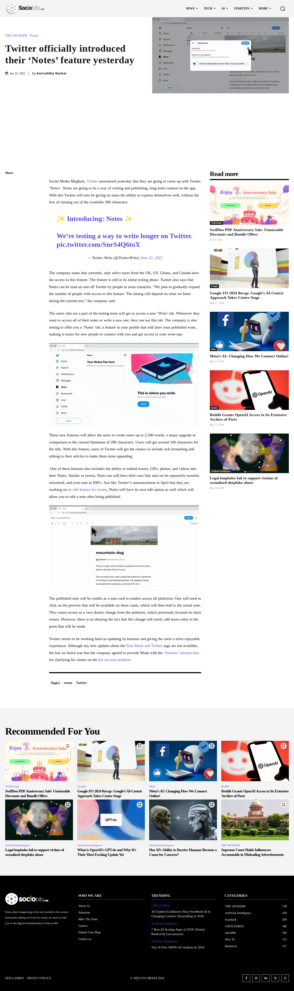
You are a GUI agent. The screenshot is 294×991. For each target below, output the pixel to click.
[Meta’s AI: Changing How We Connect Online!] (249, 331)
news (68, 683)
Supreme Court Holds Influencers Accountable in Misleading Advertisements (252, 852)
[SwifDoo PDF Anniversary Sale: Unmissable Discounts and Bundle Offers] (249, 205)
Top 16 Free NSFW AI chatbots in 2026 (177, 947)
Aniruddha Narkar (52, 73)
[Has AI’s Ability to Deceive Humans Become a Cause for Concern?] (183, 820)
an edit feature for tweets (87, 489)
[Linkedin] (265, 978)
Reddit (214, 408)
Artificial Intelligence (221, 471)
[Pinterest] (9, 203)
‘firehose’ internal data (181, 653)
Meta (213, 349)
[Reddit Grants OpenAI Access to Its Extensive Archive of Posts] (249, 390)
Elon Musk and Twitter (144, 646)
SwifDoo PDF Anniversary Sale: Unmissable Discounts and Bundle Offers (246, 232)
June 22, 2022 (151, 258)
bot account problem (114, 660)
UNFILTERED (160, 905)
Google (214, 286)
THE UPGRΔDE (16, 35)
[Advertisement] (147, 126)
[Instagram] (256, 978)
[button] (282, 8)
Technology (216, 223)
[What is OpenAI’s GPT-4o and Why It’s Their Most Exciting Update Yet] (111, 820)
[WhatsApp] (9, 213)
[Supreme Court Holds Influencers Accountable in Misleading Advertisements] (255, 820)
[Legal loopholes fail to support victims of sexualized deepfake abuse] (249, 453)
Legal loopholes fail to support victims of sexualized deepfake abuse (244, 480)
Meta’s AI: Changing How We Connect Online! (249, 356)
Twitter (34, 35)
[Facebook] (9, 183)
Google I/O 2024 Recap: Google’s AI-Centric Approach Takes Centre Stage (247, 295)
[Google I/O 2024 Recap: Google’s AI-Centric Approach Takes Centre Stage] (249, 268)
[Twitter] (9, 193)
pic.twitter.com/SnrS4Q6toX (98, 244)
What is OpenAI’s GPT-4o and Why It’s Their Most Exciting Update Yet (106, 852)
